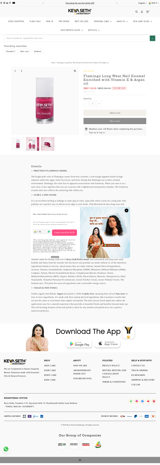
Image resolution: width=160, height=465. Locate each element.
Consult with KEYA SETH (64, 233)
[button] (35, 232)
